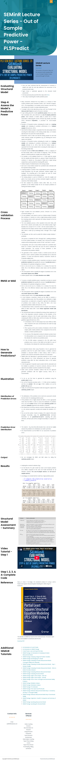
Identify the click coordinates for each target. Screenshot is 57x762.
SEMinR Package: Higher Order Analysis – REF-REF (34, 677)
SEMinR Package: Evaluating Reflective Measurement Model (37, 672)
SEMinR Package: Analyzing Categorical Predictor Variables (36, 656)
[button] (55, 1)
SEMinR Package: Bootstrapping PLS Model (33, 658)
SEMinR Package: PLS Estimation (30, 687)
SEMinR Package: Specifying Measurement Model (34, 702)
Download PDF (20, 641)
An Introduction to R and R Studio (30, 647)
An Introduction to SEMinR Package (31, 649)
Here (48, 95)
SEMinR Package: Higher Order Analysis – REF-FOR (34, 675)
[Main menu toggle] (51, 1)
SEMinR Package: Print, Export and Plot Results (33, 688)
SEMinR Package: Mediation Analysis (31, 683)
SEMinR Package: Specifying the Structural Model (34, 704)
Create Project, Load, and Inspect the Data (33, 651)
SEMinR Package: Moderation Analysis (32, 685)
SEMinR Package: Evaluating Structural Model (33, 673)
